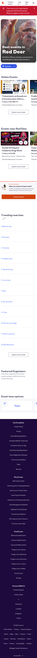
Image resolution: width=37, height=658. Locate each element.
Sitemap (18, 469)
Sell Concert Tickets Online (18, 490)
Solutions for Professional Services (18, 500)
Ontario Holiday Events (18, 540)
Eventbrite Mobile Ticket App (18, 441)
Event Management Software (18, 505)
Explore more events (18, 112)
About (6, 634)
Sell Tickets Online (18, 481)
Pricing (18, 431)
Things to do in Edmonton (18, 559)
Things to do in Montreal (18, 554)
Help (16, 634)
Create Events (18, 426)
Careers (22, 634)
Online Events (9, 76)
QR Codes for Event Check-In (18, 519)
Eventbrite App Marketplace (19, 450)
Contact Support (18, 590)
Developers (21, 639)
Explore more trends (18, 355)
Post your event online (18, 524)
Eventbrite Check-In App (18, 445)
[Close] (34, 8)
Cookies (29, 643)
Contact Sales (18, 594)
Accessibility (20, 643)
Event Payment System (18, 495)
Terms (5, 643)
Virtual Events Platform (18, 514)
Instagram (18, 613)
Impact (6, 639)
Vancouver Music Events (18, 545)
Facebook (18, 604)
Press (29, 634)
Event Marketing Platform (18, 436)
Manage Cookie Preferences (18, 648)
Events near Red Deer (14, 128)
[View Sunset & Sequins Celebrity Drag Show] (14, 138)
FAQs (18, 464)
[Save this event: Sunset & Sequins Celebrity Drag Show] (21, 143)
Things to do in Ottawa (18, 550)
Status (29, 639)
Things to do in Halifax (18, 568)
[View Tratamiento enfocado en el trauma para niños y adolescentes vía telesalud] (14, 87)
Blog (11, 634)
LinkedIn (18, 609)
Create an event (19, 197)
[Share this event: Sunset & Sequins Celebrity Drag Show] (26, 143)
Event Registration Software (18, 455)
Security (13, 639)
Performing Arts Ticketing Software (18, 486)
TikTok (18, 618)
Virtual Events (18, 573)
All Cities (18, 578)
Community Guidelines (18, 460)
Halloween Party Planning (19, 509)
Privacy (12, 643)
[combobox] (8, 66)
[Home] (3, 3)
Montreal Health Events (18, 535)
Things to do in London (18, 564)
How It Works (8, 629)
